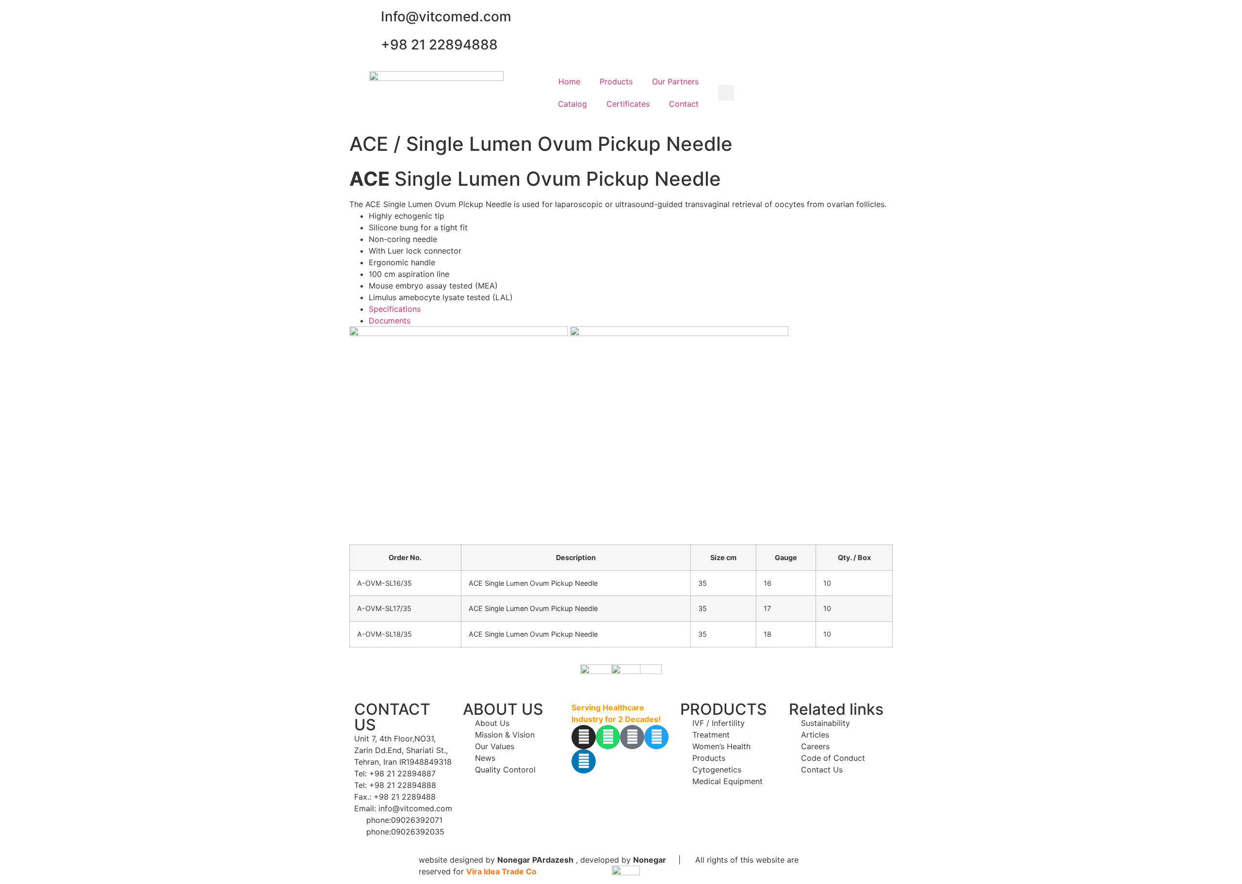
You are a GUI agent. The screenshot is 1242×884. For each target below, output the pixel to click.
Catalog (572, 104)
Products (616, 81)
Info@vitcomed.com (446, 16)
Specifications (395, 309)
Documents (389, 320)
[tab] (631, 309)
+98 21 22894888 (439, 44)
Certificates (628, 104)
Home (569, 81)
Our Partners (675, 81)
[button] (726, 93)
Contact (684, 104)
